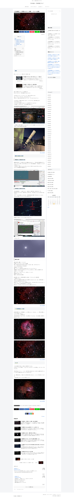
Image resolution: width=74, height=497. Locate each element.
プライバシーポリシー (49, 494)
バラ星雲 (25, 405)
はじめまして (54, 494)
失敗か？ (36, 405)
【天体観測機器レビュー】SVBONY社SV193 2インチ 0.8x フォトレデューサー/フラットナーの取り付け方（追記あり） (53, 66)
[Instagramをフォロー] (29, 413)
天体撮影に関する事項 (17, 405)
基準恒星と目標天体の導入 (19, 52)
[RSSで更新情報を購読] (33, 413)
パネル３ (22, 405)
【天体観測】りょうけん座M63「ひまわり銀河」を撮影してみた (54, 34)
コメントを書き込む (29, 486)
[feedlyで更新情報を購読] (31, 413)
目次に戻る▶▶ (42, 152)
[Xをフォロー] (27, 413)
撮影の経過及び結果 (17, 39)
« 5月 (48, 207)
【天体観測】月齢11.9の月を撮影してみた (54, 31)
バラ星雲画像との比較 (17, 44)
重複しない (39, 405)
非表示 (20, 36)
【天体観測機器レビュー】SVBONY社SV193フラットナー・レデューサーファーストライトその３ (54, 38)
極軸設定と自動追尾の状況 (19, 51)
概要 (15, 38)
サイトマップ (58, 494)
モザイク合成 (28, 405)
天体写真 (15, 468)
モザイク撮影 (32, 405)
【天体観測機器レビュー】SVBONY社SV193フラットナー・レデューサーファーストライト (54, 47)
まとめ (15, 45)
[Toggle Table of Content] (22, 48)
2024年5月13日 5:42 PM (18, 477)
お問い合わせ (44, 494)
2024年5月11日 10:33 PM (17, 469)
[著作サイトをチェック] (26, 413)
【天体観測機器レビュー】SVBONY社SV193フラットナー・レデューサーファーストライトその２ (54, 43)
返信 (43, 484)
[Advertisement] (29, 62)
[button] (42, 32)
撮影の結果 (17, 43)
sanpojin (16, 476)
